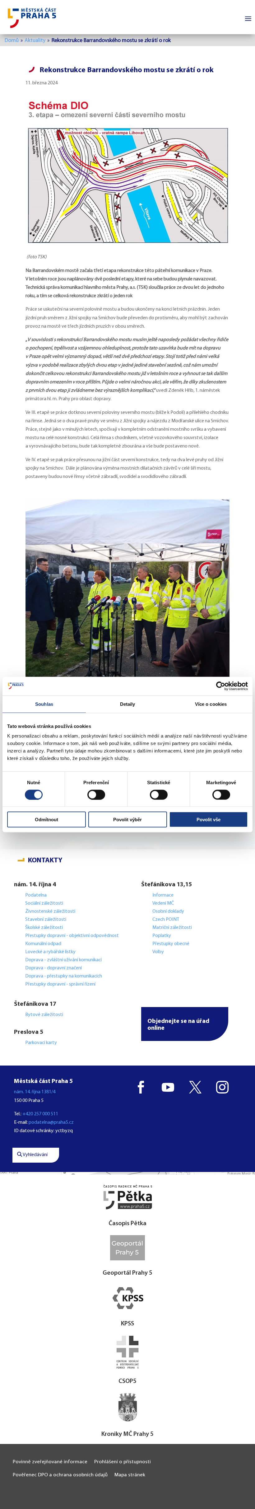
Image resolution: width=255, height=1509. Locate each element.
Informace (163, 895)
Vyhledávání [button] (35, 1154)
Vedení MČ (163, 903)
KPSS (127, 1324)
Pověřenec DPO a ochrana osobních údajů (60, 1475)
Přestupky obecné (170, 943)
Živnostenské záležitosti (50, 911)
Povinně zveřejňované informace (50, 1461)
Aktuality (35, 40)
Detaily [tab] (127, 703)
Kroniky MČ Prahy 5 (127, 1434)
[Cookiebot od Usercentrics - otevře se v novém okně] (220, 686)
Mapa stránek (129, 1475)
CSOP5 (127, 1381)
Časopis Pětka (127, 1224)
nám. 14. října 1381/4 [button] (34, 1092)
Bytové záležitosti (44, 1014)
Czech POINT (165, 919)
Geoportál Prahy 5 (127, 1273)
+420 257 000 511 (40, 1114)
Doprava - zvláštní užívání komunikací (63, 960)
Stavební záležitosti (45, 919)
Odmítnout (46, 819)
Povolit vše (208, 819)
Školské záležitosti (44, 927)
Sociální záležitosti (44, 903)
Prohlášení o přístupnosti (122, 1461)
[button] (184, 1024)
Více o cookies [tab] (211, 703)
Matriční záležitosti (172, 927)
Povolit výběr (127, 819)
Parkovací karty (41, 1042)
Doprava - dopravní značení (53, 968)
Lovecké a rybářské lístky (50, 951)
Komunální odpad (43, 943)
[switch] (96, 794)
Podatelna (36, 895)
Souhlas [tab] (44, 703)
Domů (12, 40)
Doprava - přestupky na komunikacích (63, 976)
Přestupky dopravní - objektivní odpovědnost (72, 935)
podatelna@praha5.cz (51, 1122)
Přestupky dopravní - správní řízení (60, 984)
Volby (158, 951)
